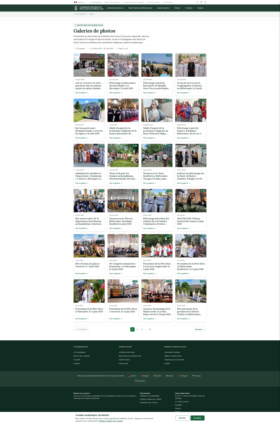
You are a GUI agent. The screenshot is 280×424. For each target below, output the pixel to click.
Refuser (182, 418)
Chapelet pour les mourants (174, 360)
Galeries (178, 408)
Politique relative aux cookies (150, 399)
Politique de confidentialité (149, 396)
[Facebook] (201, 2)
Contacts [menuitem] (188, 8)
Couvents (77, 360)
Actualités (178, 405)
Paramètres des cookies (149, 402)
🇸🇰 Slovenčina (140, 381)
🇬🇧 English (145, 376)
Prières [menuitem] (177, 8)
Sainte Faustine (124, 360)
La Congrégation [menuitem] (95, 2)
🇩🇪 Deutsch (132, 376)
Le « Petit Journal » (182, 402)
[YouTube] (197, 2)
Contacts (77, 363)
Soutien (167, 363)
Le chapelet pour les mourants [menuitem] (133, 2)
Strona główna (81, 14)
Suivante (198, 329)
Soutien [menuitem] (200, 8)
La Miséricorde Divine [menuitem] (115, 8)
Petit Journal (123, 363)
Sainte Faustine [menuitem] (163, 8)
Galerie (91, 14)
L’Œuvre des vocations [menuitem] (112, 2)
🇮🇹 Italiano (169, 376)
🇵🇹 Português (182, 376)
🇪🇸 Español (157, 376)
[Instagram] (205, 2)
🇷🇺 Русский (196, 376)
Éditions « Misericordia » (173, 356)
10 (150, 329)
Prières (177, 412)
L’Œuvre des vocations (82, 356)
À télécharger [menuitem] (167, 2)
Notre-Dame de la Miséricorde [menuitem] (140, 8)
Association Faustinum (172, 352)
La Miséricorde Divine (127, 352)
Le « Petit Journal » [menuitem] (153, 2)
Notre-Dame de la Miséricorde (130, 356)
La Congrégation (80, 352)
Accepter (198, 418)
